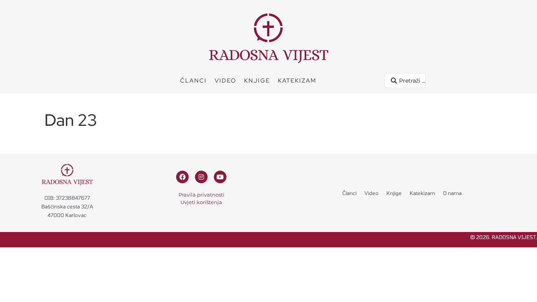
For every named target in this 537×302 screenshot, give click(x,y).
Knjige (257, 81)
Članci (193, 81)
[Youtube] (220, 177)
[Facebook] (182, 177)
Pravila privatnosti (201, 195)
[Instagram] (201, 177)
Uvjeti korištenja (201, 202)
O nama (452, 193)
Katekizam (297, 81)
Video (225, 81)
